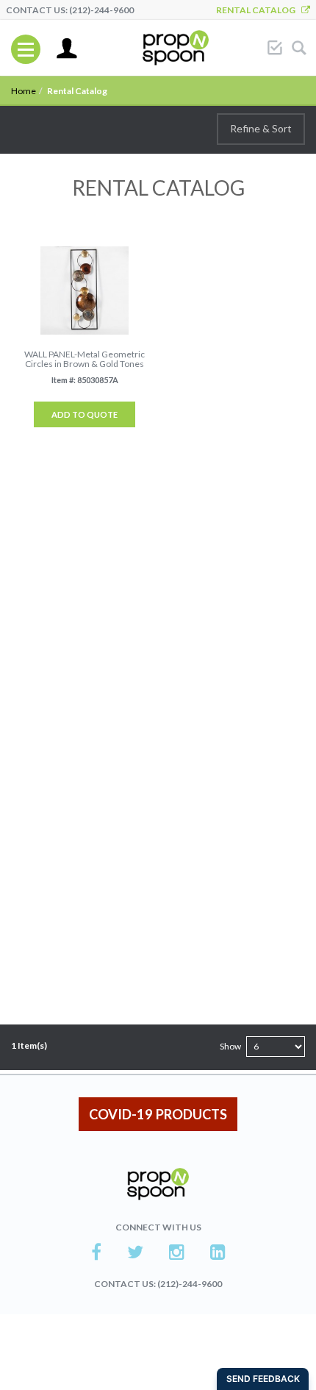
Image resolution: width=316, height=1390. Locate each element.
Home (23, 90)
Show (230, 1046)
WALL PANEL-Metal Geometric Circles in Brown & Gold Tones (84, 358)
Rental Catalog (258, 9)
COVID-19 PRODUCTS (158, 1114)
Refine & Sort (261, 128)
